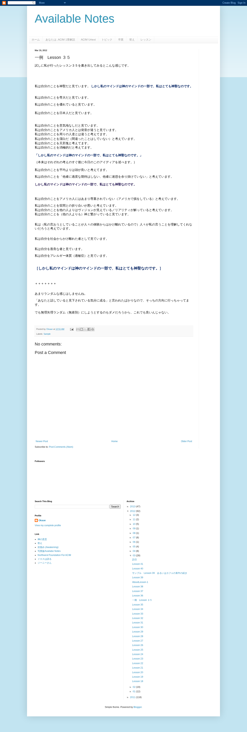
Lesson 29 (137, 631)
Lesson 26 (137, 645)
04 (134, 551)
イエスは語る (45, 559)
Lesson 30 (137, 627)
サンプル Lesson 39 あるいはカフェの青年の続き (159, 573)
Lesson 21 (137, 667)
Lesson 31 (137, 622)
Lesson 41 (137, 564)
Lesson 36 (137, 595)
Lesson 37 (137, 591)
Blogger (138, 707)
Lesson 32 (137, 618)
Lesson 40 (137, 568)
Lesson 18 (137, 681)
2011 (133, 697)
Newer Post (42, 441)
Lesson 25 (137, 649)
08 (134, 533)
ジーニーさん (45, 562)
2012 (133, 511)
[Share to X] (85, 329)
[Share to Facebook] (89, 329)
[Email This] (78, 329)
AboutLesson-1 (140, 582)
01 (134, 691)
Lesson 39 (137, 577)
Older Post (186, 441)
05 (134, 546)
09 (134, 528)
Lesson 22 (137, 663)
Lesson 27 (137, 640)
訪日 (134, 559)
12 (134, 515)
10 (134, 524)
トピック (107, 39)
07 (134, 537)
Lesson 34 (137, 609)
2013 (133, 506)
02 (134, 687)
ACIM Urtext (88, 39)
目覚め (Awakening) (48, 547)
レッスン (145, 39)
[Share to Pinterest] (93, 329)
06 (134, 542)
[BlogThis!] (82, 329)
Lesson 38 (137, 586)
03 (134, 555)
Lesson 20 (137, 672)
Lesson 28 (137, 636)
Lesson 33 (137, 613)
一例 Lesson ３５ (142, 600)
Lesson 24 (137, 654)
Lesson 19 (137, 676)
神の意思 (42, 539)
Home (114, 441)
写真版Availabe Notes (49, 551)
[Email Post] (71, 329)
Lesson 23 (137, 658)
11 (134, 519)
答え (132, 39)
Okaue (42, 520)
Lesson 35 (137, 604)
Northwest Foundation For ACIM (54, 555)
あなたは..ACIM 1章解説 (60, 39)
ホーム (36, 39)
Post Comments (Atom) (61, 447)
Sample (47, 334)
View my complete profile (48, 525)
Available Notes (74, 18)
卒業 (121, 39)
